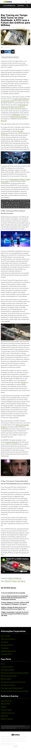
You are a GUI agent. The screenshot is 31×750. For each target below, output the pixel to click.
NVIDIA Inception (6, 679)
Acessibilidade (10, 741)
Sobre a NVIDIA (5, 636)
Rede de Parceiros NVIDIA (8, 676)
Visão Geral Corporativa (8, 639)
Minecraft (4, 121)
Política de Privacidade (8, 736)
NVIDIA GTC (4, 716)
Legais (3, 741)
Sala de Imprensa (6, 701)
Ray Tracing (21, 581)
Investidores (4, 648)
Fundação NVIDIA (6, 654)
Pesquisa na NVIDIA (7, 645)
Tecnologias (4, 642)
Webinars (4, 707)
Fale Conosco (12, 743)
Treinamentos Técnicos (8, 685)
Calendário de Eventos (8, 713)
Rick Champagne (20, 28)
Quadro (14, 581)
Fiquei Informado (6, 710)
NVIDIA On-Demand (7, 719)
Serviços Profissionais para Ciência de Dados (14, 691)
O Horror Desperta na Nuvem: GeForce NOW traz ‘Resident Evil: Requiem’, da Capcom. (15, 603)
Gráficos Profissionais (14, 578)
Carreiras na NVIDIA (7, 667)
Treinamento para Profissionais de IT (12, 688)
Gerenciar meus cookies (16, 739)
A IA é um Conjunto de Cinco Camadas (13, 593)
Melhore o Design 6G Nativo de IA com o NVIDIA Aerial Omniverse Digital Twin (13, 608)
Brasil (16, 746)
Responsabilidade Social (8, 651)
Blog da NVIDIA (5, 704)
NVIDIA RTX (7, 581)
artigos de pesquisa (11, 442)
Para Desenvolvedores (7, 670)
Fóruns (3, 664)
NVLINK (23, 382)
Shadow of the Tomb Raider (18, 117)
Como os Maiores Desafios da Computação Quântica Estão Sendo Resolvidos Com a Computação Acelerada (14, 597)
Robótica (21, 5)
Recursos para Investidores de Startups (13, 682)
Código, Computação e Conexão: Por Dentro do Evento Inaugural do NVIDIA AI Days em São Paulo (15, 613)
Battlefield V (16, 115)
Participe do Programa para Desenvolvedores (15, 673)
